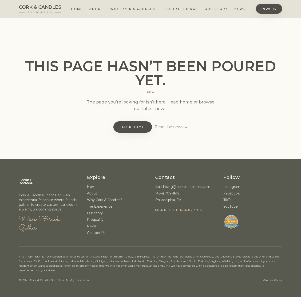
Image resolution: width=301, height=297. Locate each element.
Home (77, 9)
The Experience (181, 9)
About (96, 9)
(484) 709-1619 (167, 193)
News (240, 9)
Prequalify (95, 220)
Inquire (269, 8)
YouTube (230, 206)
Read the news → (171, 127)
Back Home (133, 127)
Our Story (216, 9)
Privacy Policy (272, 280)
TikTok (228, 200)
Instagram (231, 187)
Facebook (231, 193)
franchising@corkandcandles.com (182, 187)
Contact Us (96, 233)
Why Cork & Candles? (133, 9)
